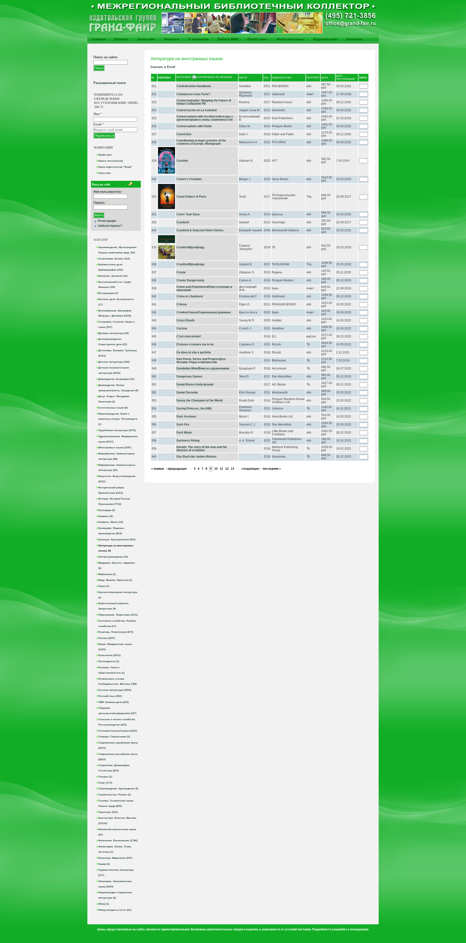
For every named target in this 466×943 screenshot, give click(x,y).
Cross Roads (185, 320)
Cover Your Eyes (188, 214)
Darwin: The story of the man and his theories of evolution (201, 448)
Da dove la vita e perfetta (193, 352)
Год (266, 77)
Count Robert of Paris (191, 196)
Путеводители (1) (108, 661)
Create (181, 272)
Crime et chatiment (189, 296)
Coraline (182, 160)
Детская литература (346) (114, 361)
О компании (198, 39)
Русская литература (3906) (114, 690)
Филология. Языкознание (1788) (117, 840)
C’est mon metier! (188, 336)
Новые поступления (110, 160)
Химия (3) (104, 864)
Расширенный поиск (109, 83)
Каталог (121, 39)
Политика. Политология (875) (115, 632)
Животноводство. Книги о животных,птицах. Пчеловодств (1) (117, 419)
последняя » (272, 468)
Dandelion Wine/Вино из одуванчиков (202, 368)
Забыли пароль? (110, 225)
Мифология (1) (107, 574)
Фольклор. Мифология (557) (115, 858)
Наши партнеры (290, 39)
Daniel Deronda (187, 392)
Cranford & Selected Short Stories (200, 230)
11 (221, 468)
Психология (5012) (109, 655)
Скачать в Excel (162, 67)
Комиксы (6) (105, 516)
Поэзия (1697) (106, 638)
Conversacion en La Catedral (196, 110)
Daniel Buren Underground (194, 384)
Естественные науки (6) (113, 407)
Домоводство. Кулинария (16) (116, 379)
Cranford (182, 222)
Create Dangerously (190, 280)
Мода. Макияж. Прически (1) (115, 580)
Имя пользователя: (108, 192)
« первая (157, 468)
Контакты (355, 39)
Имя (97, 114)
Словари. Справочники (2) (114, 736)
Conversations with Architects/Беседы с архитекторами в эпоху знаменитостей (204, 118)
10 (216, 468)
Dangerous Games (189, 376)
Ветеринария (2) (108, 293)
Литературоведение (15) (113, 556)
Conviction (183, 134)
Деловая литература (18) (113, 333)
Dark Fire (183, 424)
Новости (171, 39)
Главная (98, 39)
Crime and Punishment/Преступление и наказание (204, 288)
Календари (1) (106, 510)
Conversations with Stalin (194, 126)
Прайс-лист (257, 39)
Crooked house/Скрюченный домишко (203, 312)
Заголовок (183, 77)
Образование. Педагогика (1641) (118, 614)
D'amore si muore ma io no (195, 344)
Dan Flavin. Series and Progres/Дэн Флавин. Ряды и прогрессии (200, 360)
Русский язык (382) (110, 696)
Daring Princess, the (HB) (194, 408)
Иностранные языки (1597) (114, 447)
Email (98, 124)
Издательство (325, 39)
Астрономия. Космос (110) (114, 258)
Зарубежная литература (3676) (117, 430)
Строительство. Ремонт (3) (114, 794)
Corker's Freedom (189, 179)
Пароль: (100, 202)
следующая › (250, 468)
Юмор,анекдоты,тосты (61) (114, 910)
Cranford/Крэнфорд (190, 247)
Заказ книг (146, 39)
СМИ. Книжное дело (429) (113, 702)
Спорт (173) (105, 782)
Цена (324, 77)
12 (227, 468)
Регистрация (107, 221)
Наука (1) (103, 586)
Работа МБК (228, 39)
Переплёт (313, 77)
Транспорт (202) (108, 812)
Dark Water (184, 432)
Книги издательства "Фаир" (115, 167)
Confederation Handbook (193, 86)
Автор (243, 77)
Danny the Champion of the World (199, 400)
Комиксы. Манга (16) (110, 522)
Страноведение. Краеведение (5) (118, 788)
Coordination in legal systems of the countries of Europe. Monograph (201, 142)
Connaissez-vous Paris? (193, 94)
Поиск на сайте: (105, 57)
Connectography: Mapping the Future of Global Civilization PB (203, 102)
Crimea (181, 304)
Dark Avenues (186, 416)
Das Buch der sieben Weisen (196, 456)
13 (232, 468)
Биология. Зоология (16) (112, 276)
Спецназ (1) (105, 776)
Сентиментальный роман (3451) (117, 730)
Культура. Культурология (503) (116, 539)
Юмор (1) (103, 903)
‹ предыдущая (176, 468)
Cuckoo (181, 328)
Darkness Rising (188, 440)
